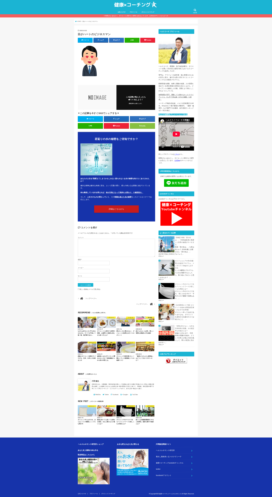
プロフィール (133, 12)
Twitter (107, 394)
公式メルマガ (121, 12)
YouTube (135, 394)
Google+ (125, 394)
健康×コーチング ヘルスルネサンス (170, 494)
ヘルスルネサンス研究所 (165, 450)
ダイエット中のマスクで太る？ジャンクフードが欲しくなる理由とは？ (184, 286)
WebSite (98, 394)
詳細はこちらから (116, 209)
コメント (81, 237)
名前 (80, 259)
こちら (176, 154)
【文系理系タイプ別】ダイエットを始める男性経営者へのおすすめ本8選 (184, 307)
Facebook (115, 394)
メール (80, 268)
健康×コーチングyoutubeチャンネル (169, 463)
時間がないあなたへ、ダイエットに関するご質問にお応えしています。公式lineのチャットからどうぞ (136, 16)
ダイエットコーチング (148, 12)
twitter (158, 469)
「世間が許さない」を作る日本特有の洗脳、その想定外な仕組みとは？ (184, 328)
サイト (80, 276)
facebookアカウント (163, 475)
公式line (177, 160)
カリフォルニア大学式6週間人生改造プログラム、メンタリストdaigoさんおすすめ (184, 264)
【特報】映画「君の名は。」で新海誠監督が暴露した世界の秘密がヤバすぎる (184, 241)
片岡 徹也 (95, 381)
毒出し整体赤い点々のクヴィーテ (168, 457)
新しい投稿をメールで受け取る (90, 289)
